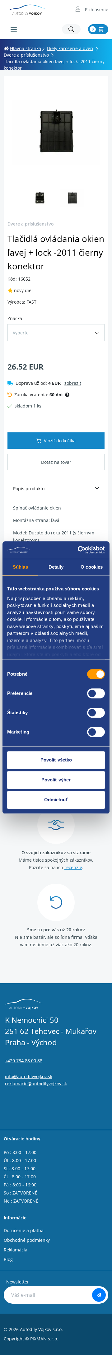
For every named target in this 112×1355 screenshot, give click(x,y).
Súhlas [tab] (20, 567)
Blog (8, 1259)
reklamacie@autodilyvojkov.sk (36, 1084)
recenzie (73, 867)
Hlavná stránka (25, 48)
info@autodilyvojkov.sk (28, 1076)
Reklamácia (15, 1250)
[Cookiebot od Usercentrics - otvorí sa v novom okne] (79, 550)
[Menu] (14, 30)
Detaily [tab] (56, 567)
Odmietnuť (56, 799)
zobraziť (72, 383)
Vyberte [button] (21, 333)
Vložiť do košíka (60, 441)
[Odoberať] (99, 1295)
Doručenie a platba (24, 1230)
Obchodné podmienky (27, 1240)
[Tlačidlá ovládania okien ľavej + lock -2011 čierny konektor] (56, 132)
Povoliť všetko (56, 759)
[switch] (96, 693)
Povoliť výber (56, 779)
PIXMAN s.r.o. (44, 1339)
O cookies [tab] (92, 567)
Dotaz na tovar (56, 462)
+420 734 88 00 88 (23, 1061)
